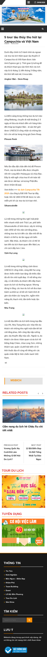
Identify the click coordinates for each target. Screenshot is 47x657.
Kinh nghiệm (11, 575)
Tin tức (9, 571)
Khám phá (10, 583)
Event (8, 590)
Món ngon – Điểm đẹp (15, 579)
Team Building (12, 587)
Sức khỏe (10, 602)
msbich (6, 43)
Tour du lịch (11, 598)
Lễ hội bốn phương (14, 594)
